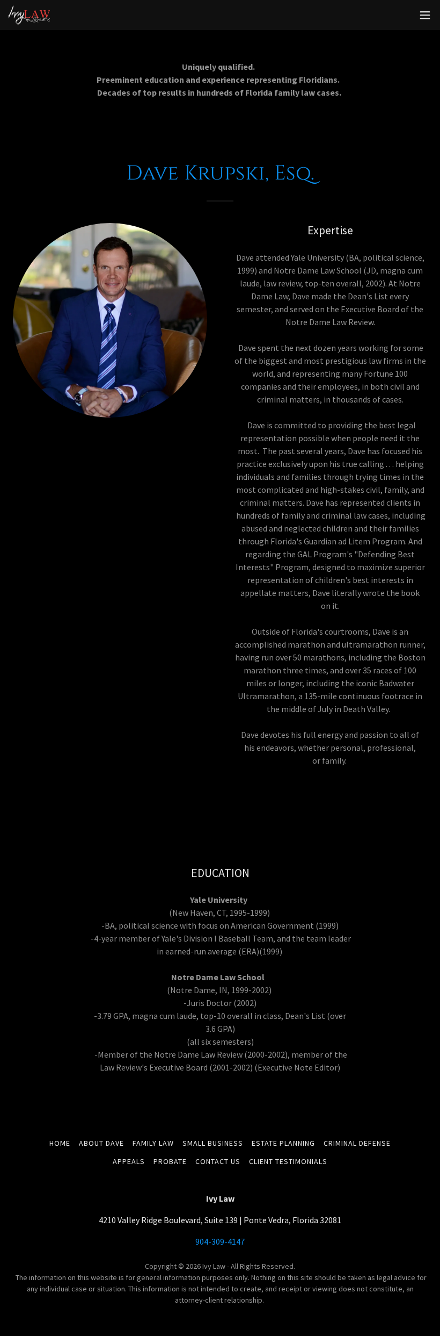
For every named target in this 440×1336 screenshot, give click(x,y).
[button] (425, 15)
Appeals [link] (129, 1161)
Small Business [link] (212, 1143)
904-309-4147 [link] (220, 1241)
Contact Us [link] (217, 1161)
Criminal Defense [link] (357, 1143)
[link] (29, 15)
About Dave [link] (101, 1143)
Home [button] (59, 1143)
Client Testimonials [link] (288, 1161)
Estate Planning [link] (283, 1143)
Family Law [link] (153, 1143)
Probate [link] (170, 1161)
